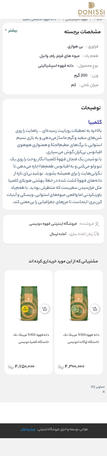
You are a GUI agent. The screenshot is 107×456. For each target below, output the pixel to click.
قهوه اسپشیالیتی (75, 19)
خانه (98, 19)
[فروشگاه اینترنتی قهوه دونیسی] (91, 9)
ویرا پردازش (28, 429)
